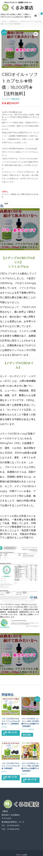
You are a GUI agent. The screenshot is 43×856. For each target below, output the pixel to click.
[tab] (6, 203)
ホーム (4, 21)
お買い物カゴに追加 (10, 733)
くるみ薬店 (23, 855)
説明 (6, 204)
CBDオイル (13, 21)
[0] (39, 15)
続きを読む (27, 735)
